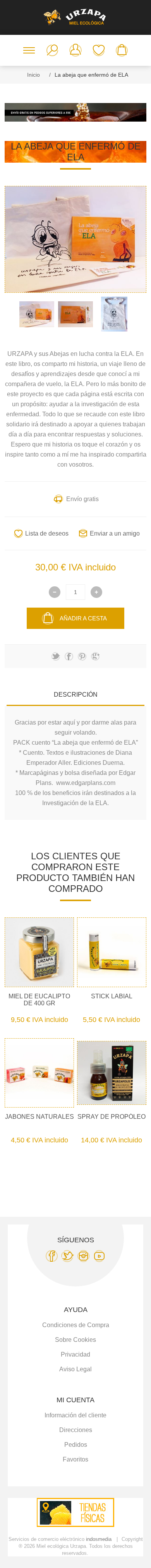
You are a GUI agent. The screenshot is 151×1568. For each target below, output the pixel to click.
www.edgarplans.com (85, 783)
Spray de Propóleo (111, 1116)
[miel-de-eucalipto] (39, 952)
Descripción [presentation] (76, 694)
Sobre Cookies (75, 1339)
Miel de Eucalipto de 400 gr (39, 999)
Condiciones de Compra (75, 1325)
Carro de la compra (122, 50)
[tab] (76, 695)
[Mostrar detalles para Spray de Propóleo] (112, 1073)
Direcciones (75, 1430)
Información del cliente (75, 1415)
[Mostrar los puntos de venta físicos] (75, 1525)
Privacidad (75, 1354)
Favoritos (98, 50)
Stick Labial (111, 996)
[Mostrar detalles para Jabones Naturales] (39, 1073)
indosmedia (99, 1539)
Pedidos (75, 1444)
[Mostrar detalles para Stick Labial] (112, 952)
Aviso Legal (75, 1369)
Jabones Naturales (39, 1116)
